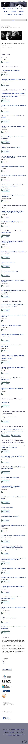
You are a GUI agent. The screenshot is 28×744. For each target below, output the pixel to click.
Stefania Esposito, (10, 516)
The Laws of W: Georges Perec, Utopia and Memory (12, 166)
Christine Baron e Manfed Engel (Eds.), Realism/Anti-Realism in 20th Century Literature (13, 446)
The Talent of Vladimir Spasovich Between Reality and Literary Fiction (13, 195)
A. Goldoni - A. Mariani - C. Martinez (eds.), (13, 536)
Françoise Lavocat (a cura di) (12, 587)
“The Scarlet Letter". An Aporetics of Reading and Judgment (12, 116)
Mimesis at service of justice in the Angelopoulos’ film (13, 126)
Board (21, 8)
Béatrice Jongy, (13, 568)
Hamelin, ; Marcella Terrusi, (12, 547)
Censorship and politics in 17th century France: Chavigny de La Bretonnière (14, 252)
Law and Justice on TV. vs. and (13, 175)
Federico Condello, (7, 507)
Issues (16, 8)
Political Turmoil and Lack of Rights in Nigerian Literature (12, 388)
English (3, 661)
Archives (7, 26)
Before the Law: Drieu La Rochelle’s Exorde (11, 325)
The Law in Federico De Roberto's (10, 147)
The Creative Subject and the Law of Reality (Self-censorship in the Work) (12, 241)
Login (24, 1)
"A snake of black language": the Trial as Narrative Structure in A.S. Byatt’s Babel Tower (12, 185)
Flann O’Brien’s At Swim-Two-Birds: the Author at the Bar (13, 106)
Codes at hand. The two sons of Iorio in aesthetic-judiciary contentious (12, 231)
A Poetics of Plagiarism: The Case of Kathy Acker (12, 221)
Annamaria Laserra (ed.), (13, 577)
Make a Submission (7, 669)
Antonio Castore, (10, 486)
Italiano (3, 663)
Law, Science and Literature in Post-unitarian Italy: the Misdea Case (13, 315)
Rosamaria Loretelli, (11, 597)
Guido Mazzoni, (9, 618)
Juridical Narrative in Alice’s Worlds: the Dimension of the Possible (13, 280)
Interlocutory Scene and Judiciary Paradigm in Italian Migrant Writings (13, 368)
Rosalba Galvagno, (13, 525)
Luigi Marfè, (13, 608)
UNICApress (12, 732)
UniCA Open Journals (7, 712)
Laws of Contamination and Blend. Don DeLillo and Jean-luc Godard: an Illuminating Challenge (12, 212)
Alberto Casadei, (10, 477)
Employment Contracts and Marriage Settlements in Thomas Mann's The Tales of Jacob (12, 305)
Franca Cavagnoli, (13, 497)
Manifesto (6, 11)
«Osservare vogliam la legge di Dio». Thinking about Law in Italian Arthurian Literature (13, 156)
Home (4, 8)
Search (13, 20)
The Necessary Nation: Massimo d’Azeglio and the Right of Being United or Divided (13, 80)
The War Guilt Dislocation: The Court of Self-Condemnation (11, 345)
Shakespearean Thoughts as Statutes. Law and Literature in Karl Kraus (13, 137)
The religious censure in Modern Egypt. (10, 271)
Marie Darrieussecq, (12, 430)
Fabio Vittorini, (13, 627)
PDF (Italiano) (6, 62)
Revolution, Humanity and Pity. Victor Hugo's (11, 378)
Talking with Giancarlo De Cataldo (9, 417)
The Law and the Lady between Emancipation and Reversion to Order (12, 335)
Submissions (9, 14)
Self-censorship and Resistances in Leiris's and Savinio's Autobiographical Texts (13, 291)
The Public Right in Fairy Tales (8, 262)
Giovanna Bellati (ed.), (12, 457)
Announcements (18, 14)
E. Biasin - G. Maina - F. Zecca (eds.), (13, 467)
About (10, 8)
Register (19, 1)
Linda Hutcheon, (13, 558)
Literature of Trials (5, 402)
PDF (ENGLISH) (17, 435)
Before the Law (4, 58)
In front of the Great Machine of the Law (10, 70)
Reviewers (21, 11)
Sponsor (13, 11)
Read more (18, 652)
